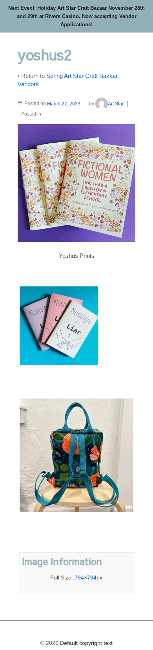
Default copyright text (85, 643)
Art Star (116, 104)
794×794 (86, 577)
